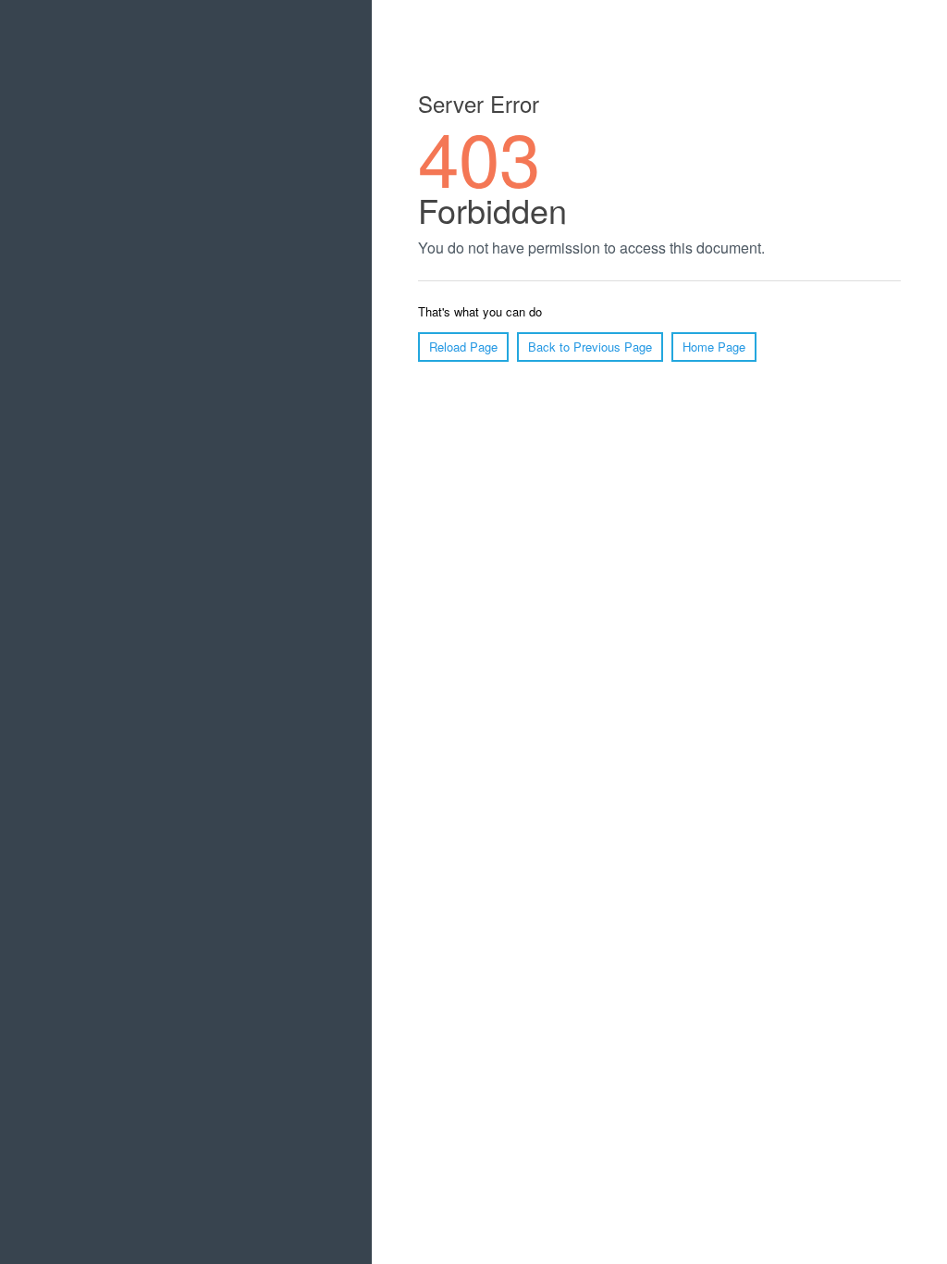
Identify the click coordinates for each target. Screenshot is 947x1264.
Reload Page (463, 346)
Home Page (714, 346)
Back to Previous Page (590, 346)
